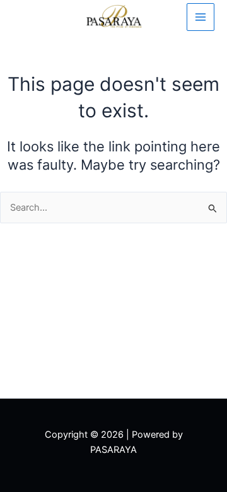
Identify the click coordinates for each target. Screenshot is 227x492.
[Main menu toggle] (200, 17)
